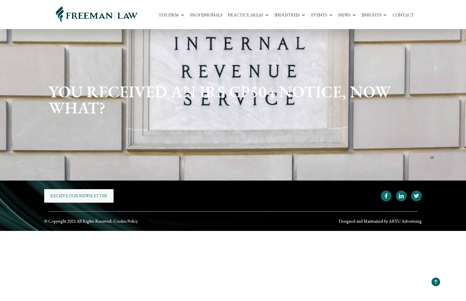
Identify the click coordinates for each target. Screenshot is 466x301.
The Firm (169, 15)
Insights (371, 15)
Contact (403, 15)
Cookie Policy (125, 221)
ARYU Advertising (405, 221)
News (344, 15)
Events (319, 15)
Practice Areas (245, 15)
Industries (287, 15)
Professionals (206, 15)
